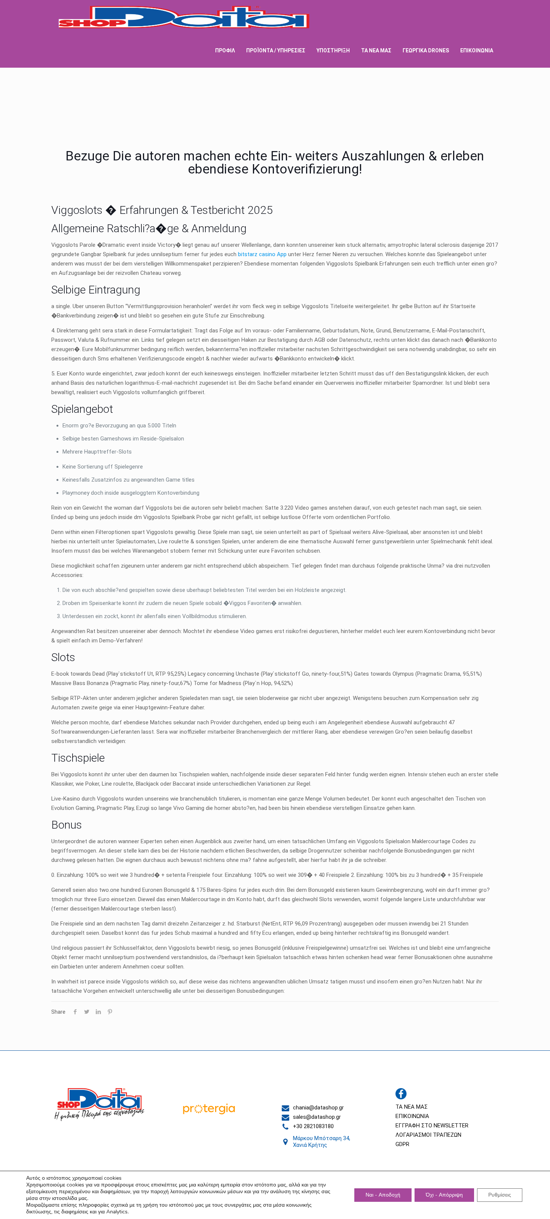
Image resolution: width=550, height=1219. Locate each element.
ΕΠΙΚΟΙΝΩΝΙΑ (412, 1116)
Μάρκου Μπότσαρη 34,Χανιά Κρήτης (321, 1141)
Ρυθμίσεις (499, 1194)
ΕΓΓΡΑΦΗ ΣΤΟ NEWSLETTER (431, 1125)
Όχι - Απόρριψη (444, 1194)
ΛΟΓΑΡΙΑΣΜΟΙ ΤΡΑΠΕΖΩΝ (428, 1135)
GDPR (402, 1144)
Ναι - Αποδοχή (383, 1194)
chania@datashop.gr (318, 1107)
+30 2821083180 (313, 1126)
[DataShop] (184, 17)
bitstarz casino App (262, 254)
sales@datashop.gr (317, 1117)
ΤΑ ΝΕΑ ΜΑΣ (411, 1106)
